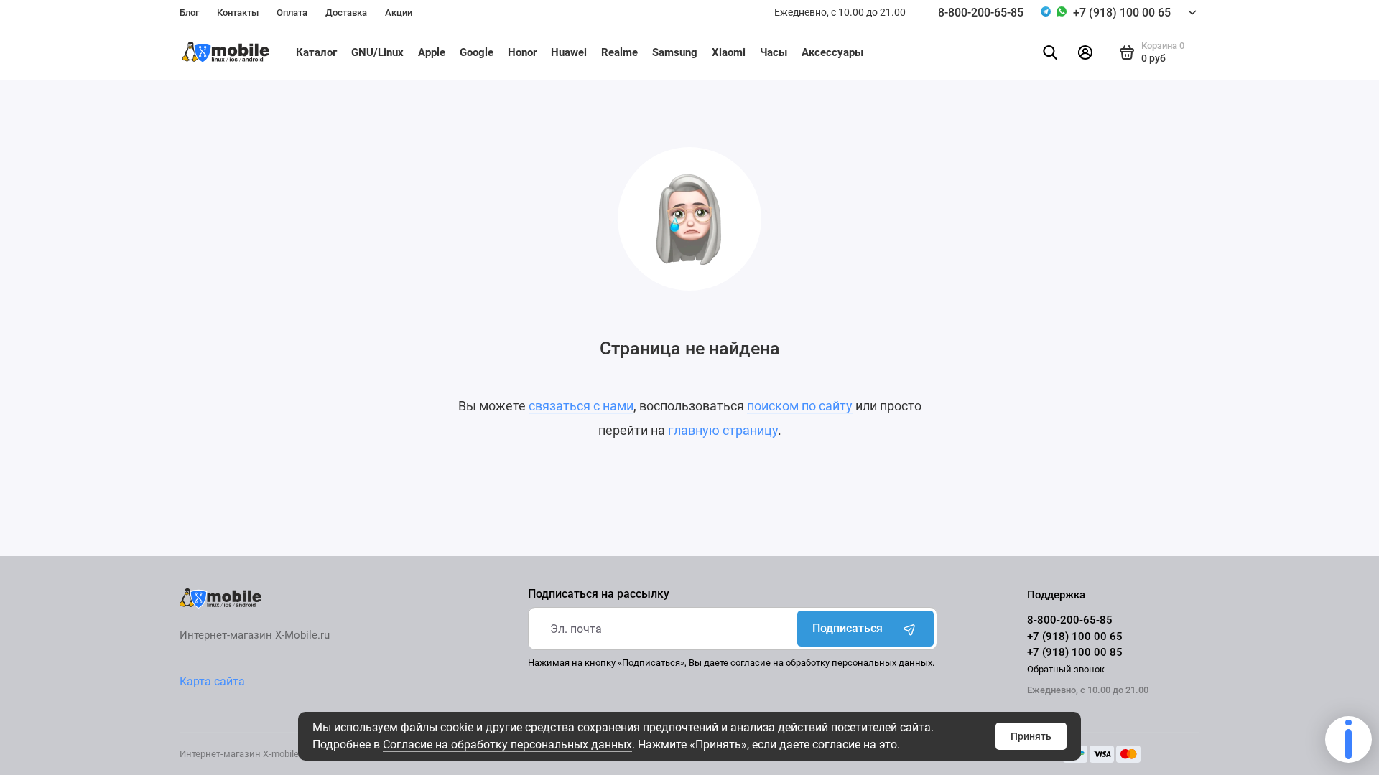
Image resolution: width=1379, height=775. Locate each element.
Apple (431, 52)
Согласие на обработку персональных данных (507, 744)
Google (476, 52)
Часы (773, 52)
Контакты (238, 12)
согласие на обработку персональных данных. (832, 662)
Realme (619, 52)
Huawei (569, 52)
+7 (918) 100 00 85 (1075, 652)
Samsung (674, 52)
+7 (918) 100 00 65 (1122, 12)
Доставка (346, 12)
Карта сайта (212, 681)
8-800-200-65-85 (980, 12)
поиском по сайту (800, 405)
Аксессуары (832, 52)
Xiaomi (729, 52)
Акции (398, 12)
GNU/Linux (377, 52)
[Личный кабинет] (1085, 52)
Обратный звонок (1066, 669)
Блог (189, 12)
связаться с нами (581, 405)
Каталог (316, 52)
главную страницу (723, 430)
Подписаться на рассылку (598, 594)
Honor (522, 52)
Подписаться (847, 628)
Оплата (292, 12)
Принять (1031, 736)
